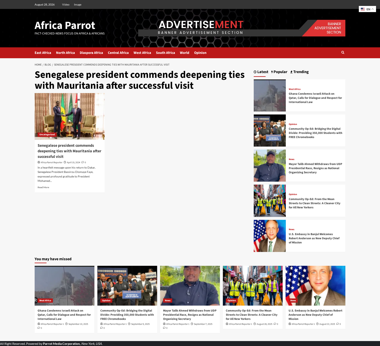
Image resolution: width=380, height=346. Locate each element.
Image (77, 4)
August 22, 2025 (327, 324)
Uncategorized (47, 134)
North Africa (65, 52)
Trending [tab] (301, 72)
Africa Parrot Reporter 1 (52, 324)
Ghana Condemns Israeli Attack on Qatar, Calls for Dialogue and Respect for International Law (315, 98)
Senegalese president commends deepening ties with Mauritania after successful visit (69, 151)
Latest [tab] (262, 72)
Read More (43, 187)
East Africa (43, 52)
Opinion (200, 52)
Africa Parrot (65, 25)
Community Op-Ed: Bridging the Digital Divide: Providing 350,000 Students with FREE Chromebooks (315, 133)
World (184, 52)
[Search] (342, 52)
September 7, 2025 (203, 324)
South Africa (165, 52)
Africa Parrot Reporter (51, 162)
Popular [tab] (280, 72)
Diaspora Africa (91, 52)
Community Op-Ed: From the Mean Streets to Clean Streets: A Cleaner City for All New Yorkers (314, 203)
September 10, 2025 (78, 324)
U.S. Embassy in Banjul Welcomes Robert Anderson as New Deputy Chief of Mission (314, 238)
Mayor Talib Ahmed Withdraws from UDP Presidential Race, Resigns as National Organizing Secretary (315, 168)
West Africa (142, 52)
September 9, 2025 (140, 324)
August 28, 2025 (264, 324)
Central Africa (118, 52)
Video (65, 4)
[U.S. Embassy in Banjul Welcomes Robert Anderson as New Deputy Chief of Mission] (270, 235)
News (291, 159)
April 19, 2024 (73, 162)
